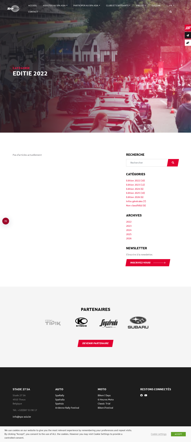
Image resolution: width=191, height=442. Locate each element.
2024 (128, 230)
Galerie (156, 5)
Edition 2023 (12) (135, 184)
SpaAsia (59, 403)
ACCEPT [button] (178, 434)
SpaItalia (59, 399)
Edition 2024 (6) (134, 189)
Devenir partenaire (95, 343)
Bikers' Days (104, 395)
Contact (33, 11)
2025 (128, 234)
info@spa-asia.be (22, 416)
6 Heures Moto (106, 399)
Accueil (32, 5)
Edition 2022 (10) (135, 180)
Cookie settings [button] (159, 434)
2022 (128, 221)
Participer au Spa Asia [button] (85, 5)
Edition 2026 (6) (134, 197)
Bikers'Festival (105, 407)
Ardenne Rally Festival (67, 407)
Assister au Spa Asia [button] (54, 5)
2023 (128, 226)
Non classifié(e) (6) (136, 205)
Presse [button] (140, 5)
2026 (128, 238)
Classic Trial (104, 403)
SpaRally (59, 395)
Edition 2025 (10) (135, 193)
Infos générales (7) (136, 201)
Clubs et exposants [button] (117, 5)
